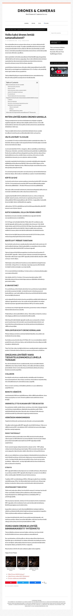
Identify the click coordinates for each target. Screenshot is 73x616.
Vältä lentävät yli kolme (14, 86)
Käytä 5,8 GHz (11, 88)
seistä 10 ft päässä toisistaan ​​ (15, 92)
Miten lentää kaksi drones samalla (15, 84)
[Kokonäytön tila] (66, 75)
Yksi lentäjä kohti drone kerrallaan (16, 95)
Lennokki (16, 585)
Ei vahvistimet (11, 94)
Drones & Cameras (36, 11)
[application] (59, 72)
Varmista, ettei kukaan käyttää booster (18, 103)
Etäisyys (11, 108)
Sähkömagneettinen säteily (16, 110)
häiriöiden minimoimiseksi (14, 105)
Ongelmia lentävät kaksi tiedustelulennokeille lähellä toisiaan (22, 97)
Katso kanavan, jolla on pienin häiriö (17, 90)
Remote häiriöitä (12, 101)
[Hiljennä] (63, 75)
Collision (10, 99)
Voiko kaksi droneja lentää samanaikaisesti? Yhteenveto (21, 112)
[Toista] (52, 75)
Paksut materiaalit (13, 107)
